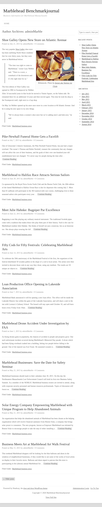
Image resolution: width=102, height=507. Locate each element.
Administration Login (81, 488)
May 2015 (85, 99)
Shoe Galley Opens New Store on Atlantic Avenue (34, 40)
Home (6, 24)
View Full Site (51, 497)
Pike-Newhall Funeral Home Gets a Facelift (30, 136)
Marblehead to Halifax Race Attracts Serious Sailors (35, 175)
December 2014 (88, 113)
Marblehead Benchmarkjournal (31, 11)
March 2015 (86, 105)
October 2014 (87, 119)
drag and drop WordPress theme (35, 488)
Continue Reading (9, 159)
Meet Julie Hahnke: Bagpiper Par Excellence (31, 210)
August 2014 (86, 124)
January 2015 (87, 111)
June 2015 (85, 97)
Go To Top (94, 488)
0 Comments (39, 44)
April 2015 (86, 102)
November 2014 (88, 116)
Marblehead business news (22, 126)
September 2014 (88, 122)
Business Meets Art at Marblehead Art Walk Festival (36, 444)
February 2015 (87, 108)
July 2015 (85, 94)
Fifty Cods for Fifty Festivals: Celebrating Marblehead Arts (90, 78)
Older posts (8, 479)
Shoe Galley (20, 49)
